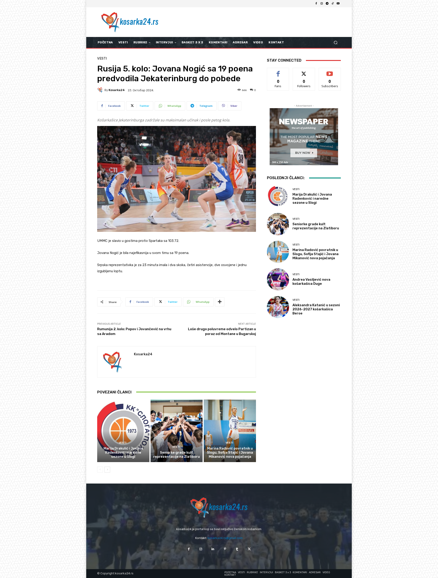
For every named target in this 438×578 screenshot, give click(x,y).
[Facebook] (316, 3)
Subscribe (330, 71)
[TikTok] (332, 3)
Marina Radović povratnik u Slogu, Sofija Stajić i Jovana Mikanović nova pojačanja (230, 452)
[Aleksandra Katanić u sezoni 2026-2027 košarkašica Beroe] (278, 307)
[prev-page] (100, 470)
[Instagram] (321, 3)
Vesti (102, 58)
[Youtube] (338, 3)
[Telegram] (327, 3)
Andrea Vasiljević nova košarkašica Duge (311, 281)
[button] (335, 42)
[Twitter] (249, 549)
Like (278, 71)
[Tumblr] (237, 549)
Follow (304, 71)
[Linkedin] (213, 549)
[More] (219, 301)
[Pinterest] (225, 549)
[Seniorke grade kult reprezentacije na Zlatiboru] (177, 431)
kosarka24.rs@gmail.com (225, 538)
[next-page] (107, 470)
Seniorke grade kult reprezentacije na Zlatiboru (176, 454)
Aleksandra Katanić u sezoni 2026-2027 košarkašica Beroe (316, 309)
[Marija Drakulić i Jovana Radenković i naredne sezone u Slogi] (123, 431)
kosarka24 (117, 90)
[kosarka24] (100, 90)
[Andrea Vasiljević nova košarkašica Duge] (278, 279)
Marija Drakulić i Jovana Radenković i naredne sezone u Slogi (123, 452)
